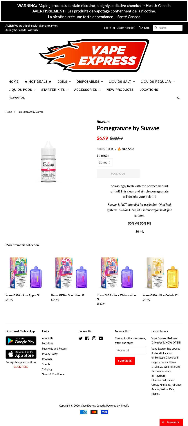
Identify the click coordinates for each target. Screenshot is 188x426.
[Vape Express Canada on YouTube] (101, 339)
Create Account (125, 27)
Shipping (47, 369)
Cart (146, 27)
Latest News (159, 331)
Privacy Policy (49, 353)
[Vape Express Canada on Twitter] (81, 339)
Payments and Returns (55, 348)
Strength (103, 155)
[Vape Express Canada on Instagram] (94, 339)
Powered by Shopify (117, 405)
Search (46, 364)
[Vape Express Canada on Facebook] (87, 339)
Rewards (47, 359)
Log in (107, 27)
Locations (47, 343)
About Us (47, 338)
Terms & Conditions (53, 374)
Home (9, 111)
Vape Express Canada (93, 405)
